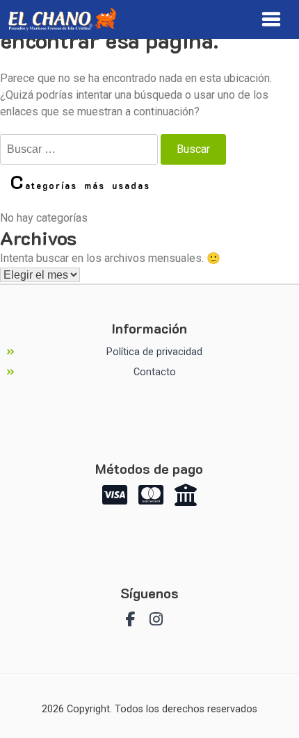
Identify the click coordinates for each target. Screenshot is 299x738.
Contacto (155, 372)
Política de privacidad (154, 352)
